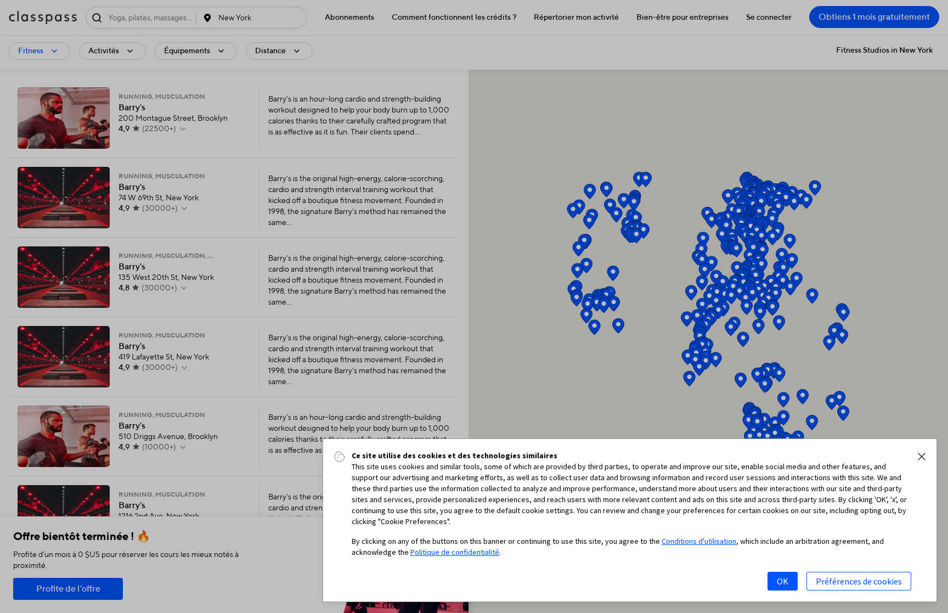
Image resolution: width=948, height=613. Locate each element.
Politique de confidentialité (454, 552)
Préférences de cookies (859, 581)
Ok (782, 581)
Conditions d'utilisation (699, 541)
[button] (922, 456)
